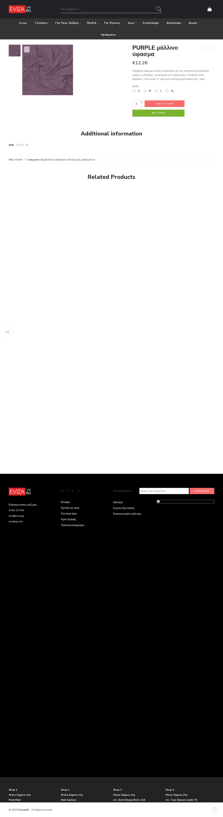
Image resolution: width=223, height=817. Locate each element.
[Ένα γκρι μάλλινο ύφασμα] (204, 48)
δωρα (193, 23)
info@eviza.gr (16, 516)
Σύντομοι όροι (69, 513)
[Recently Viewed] (215, 809)
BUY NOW (158, 113)
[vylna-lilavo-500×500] (15, 50)
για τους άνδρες (67, 23)
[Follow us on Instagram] (78, 491)
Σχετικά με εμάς (70, 508)
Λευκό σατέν (18, 451)
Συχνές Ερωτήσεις (123, 508)
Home (23, 23)
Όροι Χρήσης (68, 519)
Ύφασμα (98, 451)
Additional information (111, 134)
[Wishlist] (27, 49)
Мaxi (131, 23)
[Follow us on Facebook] (67, 491)
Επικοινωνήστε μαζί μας (127, 513)
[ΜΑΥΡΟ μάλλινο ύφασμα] (210, 48)
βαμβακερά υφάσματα (54, 159)
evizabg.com (16, 521)
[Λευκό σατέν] (49, 315)
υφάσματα (108, 34)
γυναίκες (41, 23)
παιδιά (92, 23)
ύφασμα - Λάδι (183, 210)
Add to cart (164, 103)
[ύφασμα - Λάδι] (183, 195)
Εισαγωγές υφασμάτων (81, 159)
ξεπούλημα (151, 23)
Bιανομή (118, 502)
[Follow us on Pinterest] (73, 491)
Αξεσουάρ (174, 23)
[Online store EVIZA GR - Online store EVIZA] (20, 9)
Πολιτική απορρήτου (72, 525)
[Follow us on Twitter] (62, 491)
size (135, 86)
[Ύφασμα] (131, 315)
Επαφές (65, 502)
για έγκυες (112, 23)
